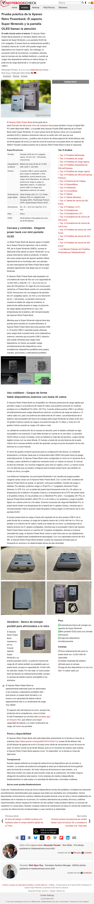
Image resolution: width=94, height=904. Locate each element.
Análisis (24, 7)
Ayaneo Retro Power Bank (20, 122)
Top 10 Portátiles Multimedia (72, 155)
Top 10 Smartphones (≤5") (71, 213)
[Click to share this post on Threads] (29, 837)
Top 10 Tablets (66, 194)
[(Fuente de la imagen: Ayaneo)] (26, 370)
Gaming (16, 76)
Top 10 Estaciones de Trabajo (73, 181)
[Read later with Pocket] (55, 837)
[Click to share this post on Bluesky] (35, 837)
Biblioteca (63, 7)
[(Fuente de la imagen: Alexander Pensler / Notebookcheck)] (26, 98)
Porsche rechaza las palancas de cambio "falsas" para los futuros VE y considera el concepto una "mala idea (69, 822)
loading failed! (58, 82)
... (91, 7)
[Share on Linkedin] (67, 837)
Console (24, 76)
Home (14, 7)
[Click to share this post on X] (42, 837)
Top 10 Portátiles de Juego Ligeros (75, 171)
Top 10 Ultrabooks (68, 187)
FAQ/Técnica (49, 7)
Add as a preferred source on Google (48, 831)
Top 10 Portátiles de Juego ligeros (74, 161)
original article (36, 845)
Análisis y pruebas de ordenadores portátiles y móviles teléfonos (25, 885)
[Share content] (17, 837)
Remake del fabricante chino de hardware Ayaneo (33, 125)
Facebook (87, 872)
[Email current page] (74, 837)
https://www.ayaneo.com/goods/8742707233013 (36, 741)
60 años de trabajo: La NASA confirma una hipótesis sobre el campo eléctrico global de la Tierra (24, 822)
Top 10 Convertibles (68, 190)
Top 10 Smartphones (69, 210)
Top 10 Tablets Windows (70, 197)
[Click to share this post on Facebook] (23, 837)
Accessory (7, 76)
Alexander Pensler (52, 845)
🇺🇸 (32, 72)
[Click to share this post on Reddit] (48, 837)
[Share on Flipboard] (61, 837)
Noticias (35, 7)
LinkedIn (88, 852)
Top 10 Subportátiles (69, 184)
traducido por (36, 69)
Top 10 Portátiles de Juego (71, 158)
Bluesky (77, 852)
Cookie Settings (47, 895)
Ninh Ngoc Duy (36, 865)
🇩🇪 (35, 72)
